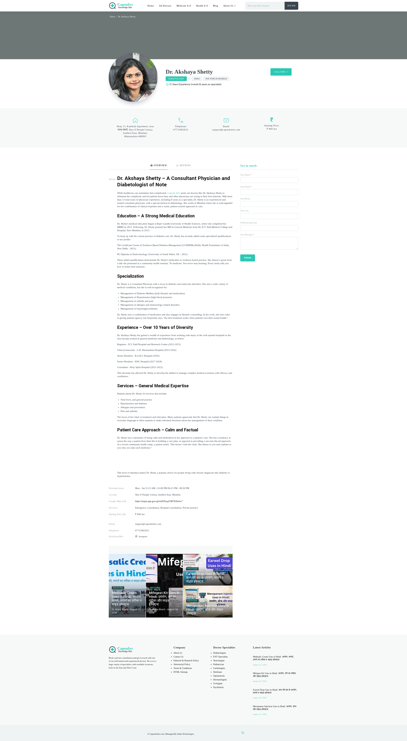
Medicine (118, 587)
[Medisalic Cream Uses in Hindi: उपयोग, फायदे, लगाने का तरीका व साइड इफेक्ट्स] (127, 586)
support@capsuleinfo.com (226, 129)
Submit (247, 257)
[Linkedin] (249, 732)
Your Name (245, 175)
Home (112, 16)
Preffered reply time (248, 223)
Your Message (247, 235)
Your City (244, 211)
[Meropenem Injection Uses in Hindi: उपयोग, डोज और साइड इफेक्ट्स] (207, 602)
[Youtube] (262, 732)
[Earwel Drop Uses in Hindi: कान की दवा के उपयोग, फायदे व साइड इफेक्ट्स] (207, 570)
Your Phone (245, 199)
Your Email (246, 187)
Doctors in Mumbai (216, 78)
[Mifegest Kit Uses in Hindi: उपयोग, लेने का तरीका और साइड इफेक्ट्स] (164, 586)
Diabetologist (176, 78)
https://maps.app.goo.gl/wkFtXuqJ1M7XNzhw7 (159, 501)
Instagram (143, 536)
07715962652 (180, 129)
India (197, 78)
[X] (256, 732)
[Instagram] (136, 536)
